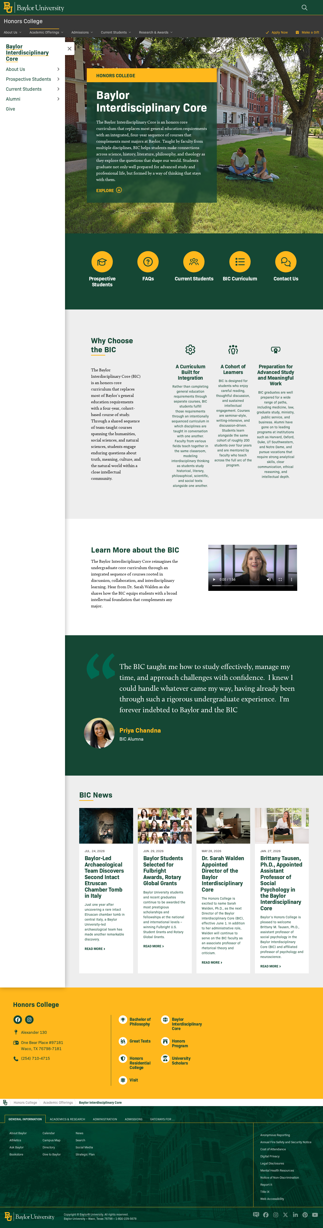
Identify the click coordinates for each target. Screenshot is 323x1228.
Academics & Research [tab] (67, 1119)
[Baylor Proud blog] (255, 1217)
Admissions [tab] (133, 1119)
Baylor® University (91, 1214)
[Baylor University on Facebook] (265, 1217)
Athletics (15, 1140)
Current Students (114, 32)
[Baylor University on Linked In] (294, 1217)
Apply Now (280, 32)
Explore (105, 190)
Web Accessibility (272, 1198)
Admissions (80, 32)
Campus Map (52, 1140)
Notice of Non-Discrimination (279, 1177)
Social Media (84, 1147)
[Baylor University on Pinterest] (304, 1217)
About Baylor (18, 1133)
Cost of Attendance (273, 1149)
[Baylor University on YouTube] (313, 1217)
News (79, 1133)
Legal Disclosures (272, 1163)
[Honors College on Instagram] (29, 1019)
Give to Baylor (52, 1154)
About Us (10, 32)
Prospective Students (28, 78)
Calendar (49, 1133)
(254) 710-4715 (35, 1058)
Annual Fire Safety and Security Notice (285, 1142)
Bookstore (16, 1154)
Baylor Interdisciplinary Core (27, 52)
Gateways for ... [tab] (162, 1119)
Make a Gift (310, 32)
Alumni (13, 98)
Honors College (23, 21)
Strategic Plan (85, 1154)
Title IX (264, 1191)
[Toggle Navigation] (69, 48)
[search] (305, 7)
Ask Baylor (16, 1147)
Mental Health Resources (277, 1170)
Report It (266, 1184)
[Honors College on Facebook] (17, 1019)
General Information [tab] (25, 1119)
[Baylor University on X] (284, 1217)
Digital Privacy (269, 1156)
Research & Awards (153, 32)
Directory (49, 1147)
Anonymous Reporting (275, 1135)
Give (10, 108)
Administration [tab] (105, 1119)
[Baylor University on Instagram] (275, 1217)
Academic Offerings (44, 32)
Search (80, 1140)
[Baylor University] (33, 7)
